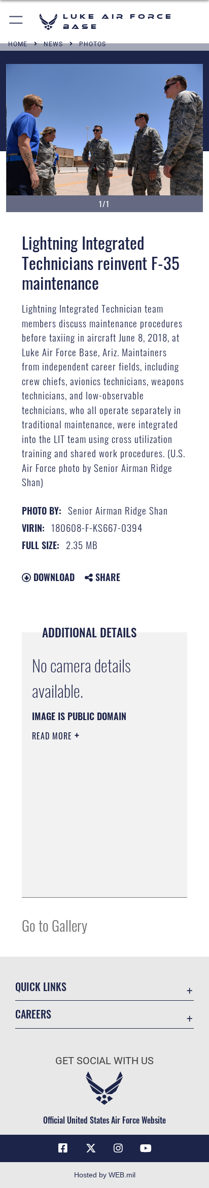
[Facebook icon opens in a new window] (63, 1148)
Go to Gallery (54, 925)
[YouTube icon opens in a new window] (146, 1148)
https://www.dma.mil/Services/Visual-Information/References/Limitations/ (93, 878)
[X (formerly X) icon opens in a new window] (90, 1148)
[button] (16, 21)
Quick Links (40, 986)
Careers (33, 1014)
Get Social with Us (104, 1061)
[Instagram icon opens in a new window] (118, 1148)
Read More (53, 736)
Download (53, 577)
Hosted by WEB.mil (104, 1175)
